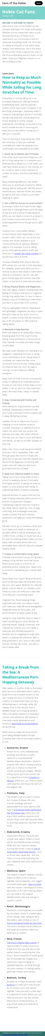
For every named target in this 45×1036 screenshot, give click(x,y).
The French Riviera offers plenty (22, 942)
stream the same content (26, 253)
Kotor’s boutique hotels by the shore (24, 923)
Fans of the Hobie (14, 3)
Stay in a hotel (34, 884)
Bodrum (11, 984)
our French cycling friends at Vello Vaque (15, 1034)
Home (39, 3)
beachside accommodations (25, 723)
